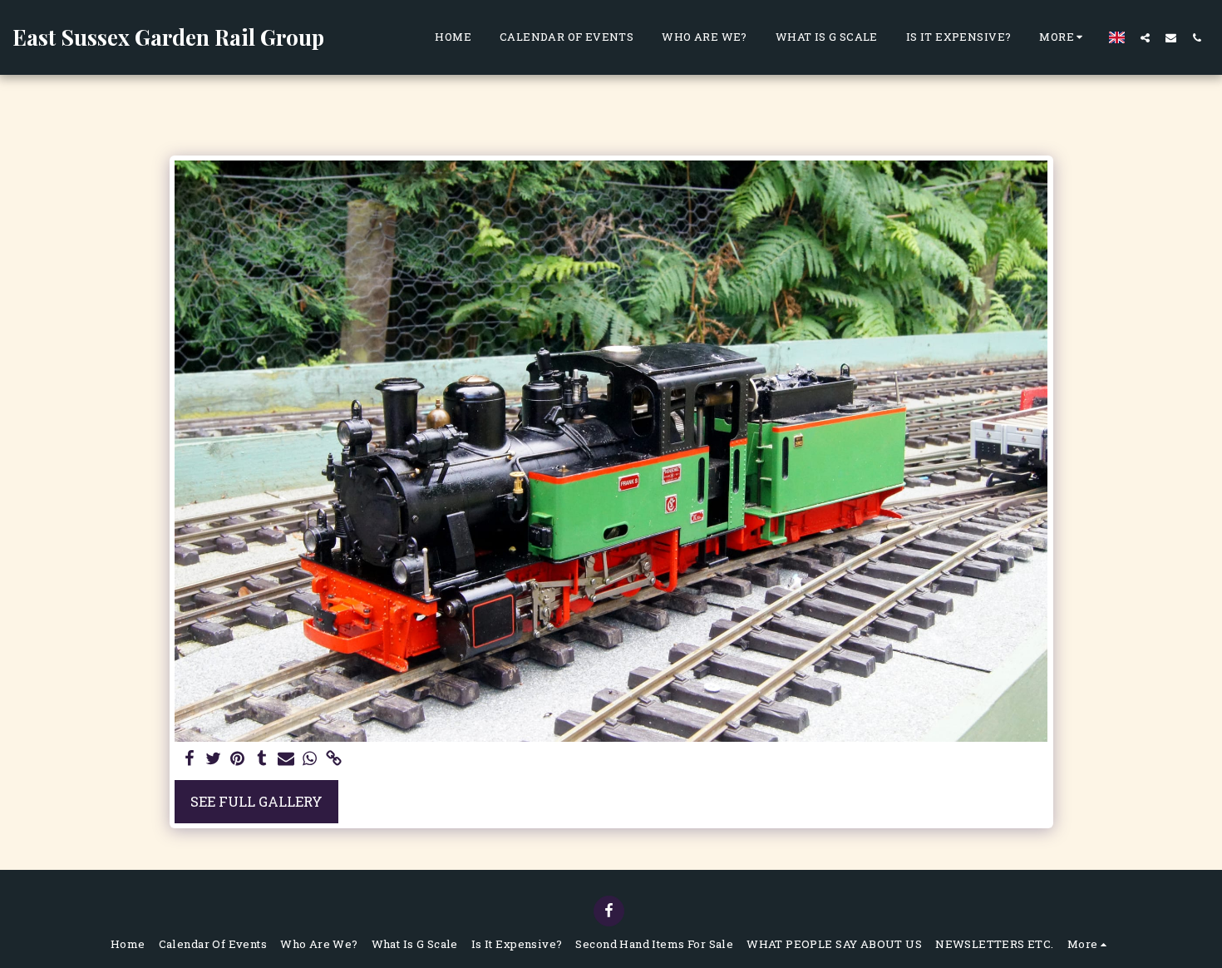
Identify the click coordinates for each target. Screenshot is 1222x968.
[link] (333, 759)
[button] (1145, 37)
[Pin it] (238, 759)
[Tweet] (214, 759)
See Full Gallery (256, 801)
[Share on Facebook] (190, 759)
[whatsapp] (309, 759)
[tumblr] (261, 759)
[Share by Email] (285, 759)
